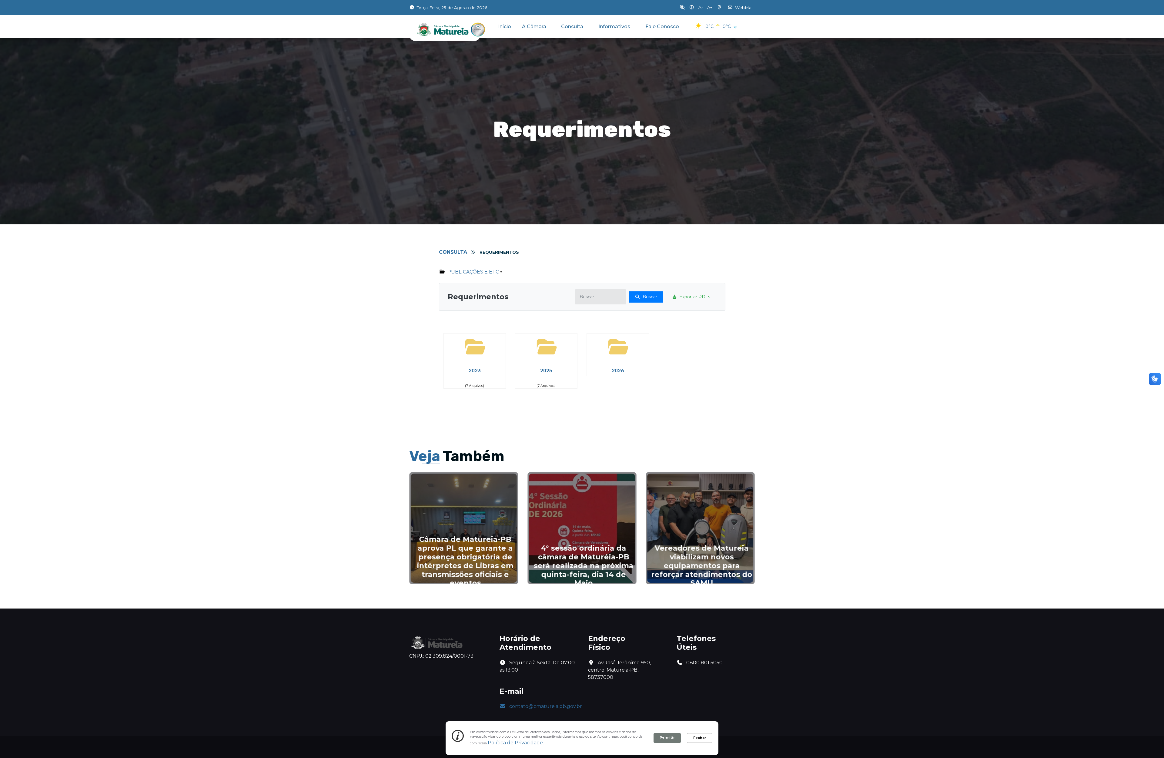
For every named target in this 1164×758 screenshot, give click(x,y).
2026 (618, 371)
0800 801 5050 (704, 663)
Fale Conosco (662, 26)
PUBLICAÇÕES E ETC (473, 272)
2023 (475, 371)
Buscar (650, 297)
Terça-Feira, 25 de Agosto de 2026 (452, 7)
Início (504, 26)
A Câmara (534, 26)
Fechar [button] (699, 738)
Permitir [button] (667, 737)
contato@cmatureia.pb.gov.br (545, 706)
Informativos (614, 26)
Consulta (572, 26)
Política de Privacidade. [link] (516, 743)
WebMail (744, 7)
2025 (546, 371)
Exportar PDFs (694, 297)
